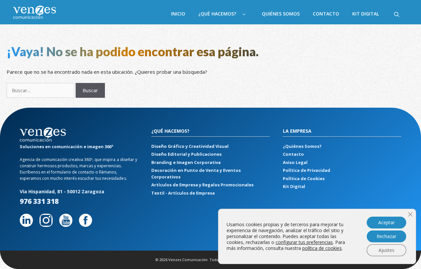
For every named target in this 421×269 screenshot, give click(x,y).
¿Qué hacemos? (217, 14)
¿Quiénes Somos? (302, 146)
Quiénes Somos (281, 14)
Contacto (326, 14)
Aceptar (386, 222)
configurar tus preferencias (304, 242)
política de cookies (322, 248)
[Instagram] (46, 225)
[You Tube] (65, 225)
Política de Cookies (304, 178)
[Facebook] (85, 225)
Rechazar (386, 236)
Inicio (178, 14)
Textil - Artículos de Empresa (183, 193)
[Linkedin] (26, 225)
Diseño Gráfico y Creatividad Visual (190, 146)
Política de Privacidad (306, 170)
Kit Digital (365, 14)
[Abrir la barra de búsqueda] (396, 14)
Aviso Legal (295, 162)
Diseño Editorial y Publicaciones (186, 154)
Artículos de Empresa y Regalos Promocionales (202, 185)
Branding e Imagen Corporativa (186, 162)
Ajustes (386, 250)
